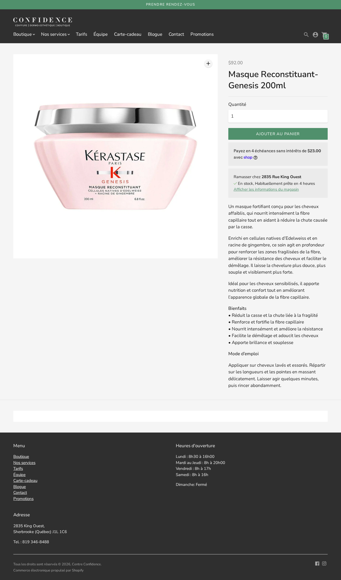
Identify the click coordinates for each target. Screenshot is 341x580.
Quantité (237, 104)
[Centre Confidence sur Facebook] (317, 563)
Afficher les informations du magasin (266, 189)
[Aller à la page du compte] (315, 34)
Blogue (155, 34)
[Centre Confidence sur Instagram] (324, 563)
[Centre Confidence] (42, 23)
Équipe (101, 34)
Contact (176, 34)
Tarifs (81, 34)
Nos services (24, 462)
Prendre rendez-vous (170, 4)
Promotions (202, 34)
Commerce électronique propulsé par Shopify (48, 570)
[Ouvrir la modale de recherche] (306, 34)
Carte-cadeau (127, 34)
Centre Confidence (86, 564)
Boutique (21, 456)
